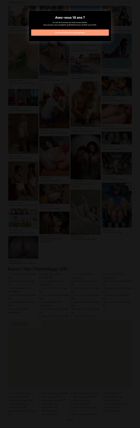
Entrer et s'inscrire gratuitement (70, 32)
